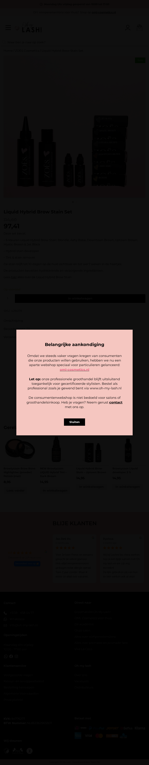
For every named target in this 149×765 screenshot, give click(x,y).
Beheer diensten (42, 387)
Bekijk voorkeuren (97, 397)
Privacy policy (83, 405)
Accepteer (52, 397)
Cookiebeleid (64, 405)
